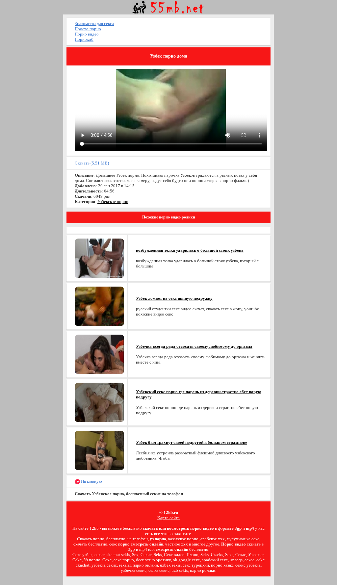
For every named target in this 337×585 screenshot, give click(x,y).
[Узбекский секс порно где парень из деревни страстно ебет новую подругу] (99, 401)
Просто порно (88, 28)
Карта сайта (168, 517)
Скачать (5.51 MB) (92, 163)
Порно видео (87, 34)
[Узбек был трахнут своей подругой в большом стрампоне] (99, 449)
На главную (91, 481)
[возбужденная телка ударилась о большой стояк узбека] (99, 257)
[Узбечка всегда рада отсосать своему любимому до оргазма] (99, 353)
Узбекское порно (112, 201)
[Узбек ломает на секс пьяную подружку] (99, 305)
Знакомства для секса (94, 23)
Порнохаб (84, 39)
